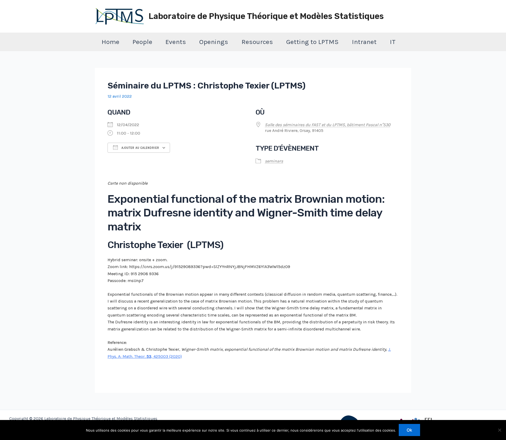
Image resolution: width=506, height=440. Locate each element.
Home (110, 42)
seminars (274, 161)
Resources (257, 42)
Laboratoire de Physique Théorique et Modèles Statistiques (266, 16)
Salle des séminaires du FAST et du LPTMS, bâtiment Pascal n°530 (327, 124)
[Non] (499, 430)
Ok (409, 430)
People (142, 42)
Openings (213, 42)
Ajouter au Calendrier (139, 148)
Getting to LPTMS (312, 42)
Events (176, 42)
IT (393, 42)
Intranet (364, 42)
